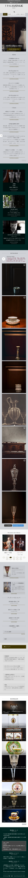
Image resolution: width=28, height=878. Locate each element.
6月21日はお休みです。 (14, 70)
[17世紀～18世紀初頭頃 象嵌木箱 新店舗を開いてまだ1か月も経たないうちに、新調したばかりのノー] (14, 442)
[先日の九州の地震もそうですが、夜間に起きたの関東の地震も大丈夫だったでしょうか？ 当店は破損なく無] (14, 344)
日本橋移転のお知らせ (14, 58)
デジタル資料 (8, 631)
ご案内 (14, 183)
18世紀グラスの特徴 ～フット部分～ (14, 111)
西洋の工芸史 (15, 568)
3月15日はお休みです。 (14, 95)
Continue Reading (14, 66)
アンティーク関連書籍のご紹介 (18, 584)
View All (24, 160)
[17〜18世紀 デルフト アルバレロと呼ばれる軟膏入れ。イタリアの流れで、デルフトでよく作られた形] (14, 377)
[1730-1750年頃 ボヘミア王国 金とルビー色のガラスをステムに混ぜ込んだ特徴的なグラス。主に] (14, 507)
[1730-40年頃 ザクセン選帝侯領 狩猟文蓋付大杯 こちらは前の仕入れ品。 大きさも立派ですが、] (14, 475)
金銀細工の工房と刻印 (14, 617)
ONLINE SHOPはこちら (14, 49)
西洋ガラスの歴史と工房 (14, 609)
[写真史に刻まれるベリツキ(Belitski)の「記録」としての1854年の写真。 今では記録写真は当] (14, 410)
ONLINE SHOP (14, 209)
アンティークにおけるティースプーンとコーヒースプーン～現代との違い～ (14, 137)
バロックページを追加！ (14, 83)
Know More (14, 189)
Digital (23, 634)
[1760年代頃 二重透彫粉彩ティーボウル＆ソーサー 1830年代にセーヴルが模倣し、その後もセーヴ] (14, 312)
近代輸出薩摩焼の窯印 (14, 123)
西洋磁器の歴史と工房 (14, 601)
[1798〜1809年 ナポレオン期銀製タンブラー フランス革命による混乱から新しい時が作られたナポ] (14, 279)
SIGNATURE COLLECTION (14, 234)
